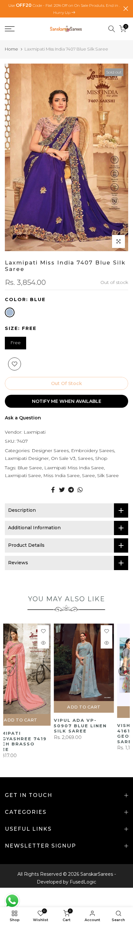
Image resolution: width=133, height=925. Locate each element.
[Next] (123, 668)
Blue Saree (29, 468)
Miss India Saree (61, 475)
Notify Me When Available (66, 401)
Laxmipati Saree (23, 475)
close (125, 8)
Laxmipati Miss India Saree (74, 468)
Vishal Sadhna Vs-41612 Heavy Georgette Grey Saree (97, 733)
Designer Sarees (50, 450)
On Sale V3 (63, 458)
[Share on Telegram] (71, 490)
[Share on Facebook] (53, 490)
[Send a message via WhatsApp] (12, 901)
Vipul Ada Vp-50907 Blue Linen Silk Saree (31, 726)
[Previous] (10, 668)
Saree (88, 475)
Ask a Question (23, 418)
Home (11, 49)
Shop (101, 458)
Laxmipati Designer (27, 458)
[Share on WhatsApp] (80, 490)
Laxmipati (35, 432)
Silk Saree (108, 475)
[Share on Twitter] (62, 490)
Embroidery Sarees (92, 450)
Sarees (85, 458)
